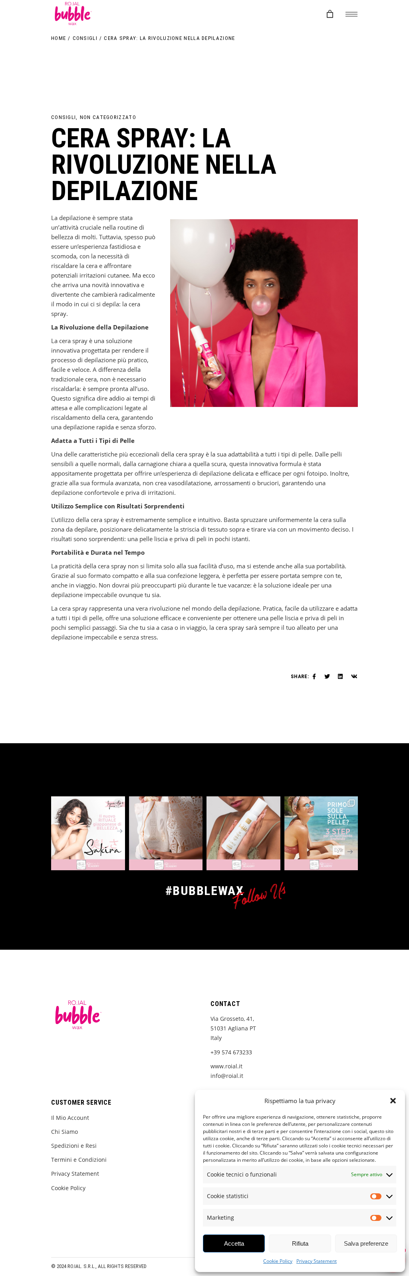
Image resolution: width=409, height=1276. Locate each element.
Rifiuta (300, 1243)
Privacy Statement (316, 1261)
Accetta (234, 1243)
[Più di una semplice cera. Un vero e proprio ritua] (88, 833)
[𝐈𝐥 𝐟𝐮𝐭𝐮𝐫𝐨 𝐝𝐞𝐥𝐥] (243, 833)
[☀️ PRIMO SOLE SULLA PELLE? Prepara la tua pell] (321, 833)
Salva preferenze (366, 1243)
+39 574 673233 (231, 1052)
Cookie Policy (277, 1261)
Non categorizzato (108, 117)
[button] (393, 1101)
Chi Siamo (64, 1131)
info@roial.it (226, 1076)
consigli (85, 38)
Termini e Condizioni (79, 1159)
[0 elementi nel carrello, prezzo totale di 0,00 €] (330, 14)
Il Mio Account (70, 1117)
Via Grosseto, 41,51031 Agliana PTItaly (233, 1028)
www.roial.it (226, 1066)
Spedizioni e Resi (74, 1145)
